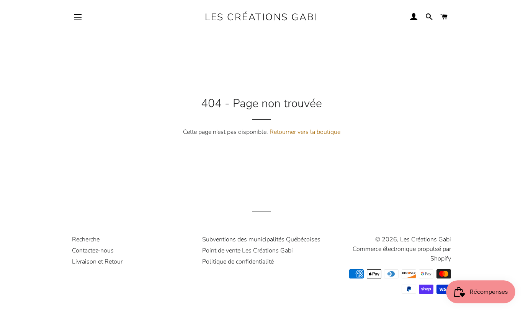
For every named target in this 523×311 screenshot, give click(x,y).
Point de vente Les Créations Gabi (247, 250)
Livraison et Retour (97, 261)
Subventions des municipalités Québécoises (261, 239)
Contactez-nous (93, 250)
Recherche (86, 239)
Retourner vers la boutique (305, 132)
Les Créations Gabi (261, 17)
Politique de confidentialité (238, 261)
